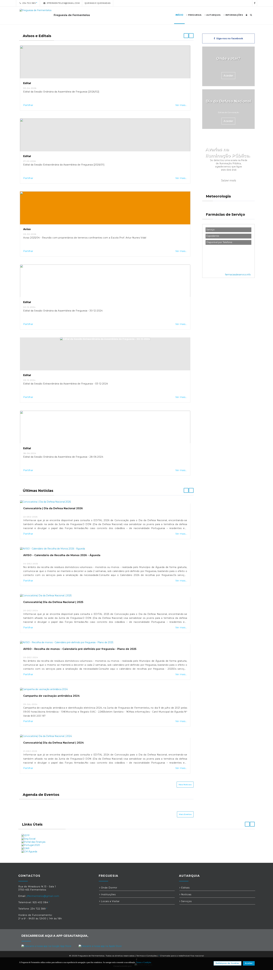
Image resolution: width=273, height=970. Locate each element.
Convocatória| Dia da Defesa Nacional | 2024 (53, 742)
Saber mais (228, 180)
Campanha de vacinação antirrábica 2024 (51, 695)
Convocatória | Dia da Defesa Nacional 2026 (53, 508)
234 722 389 (28, 3)
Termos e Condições (146, 955)
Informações (234, 15)
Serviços (186, 901)
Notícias (185, 894)
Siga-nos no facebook (229, 38)
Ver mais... (181, 105)
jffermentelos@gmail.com (63, 3)
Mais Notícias (185, 784)
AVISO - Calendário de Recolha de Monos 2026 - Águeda (61, 555)
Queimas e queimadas (98, 3)
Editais (185, 887)
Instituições (108, 894)
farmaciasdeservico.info (238, 274)
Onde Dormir (108, 887)
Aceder (228, 75)
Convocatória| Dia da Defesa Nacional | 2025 (53, 602)
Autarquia (213, 15)
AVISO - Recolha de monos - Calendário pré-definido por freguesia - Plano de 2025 (79, 648)
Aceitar (249, 963)
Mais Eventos (185, 814)
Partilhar (28, 105)
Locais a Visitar (110, 901)
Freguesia (195, 15)
